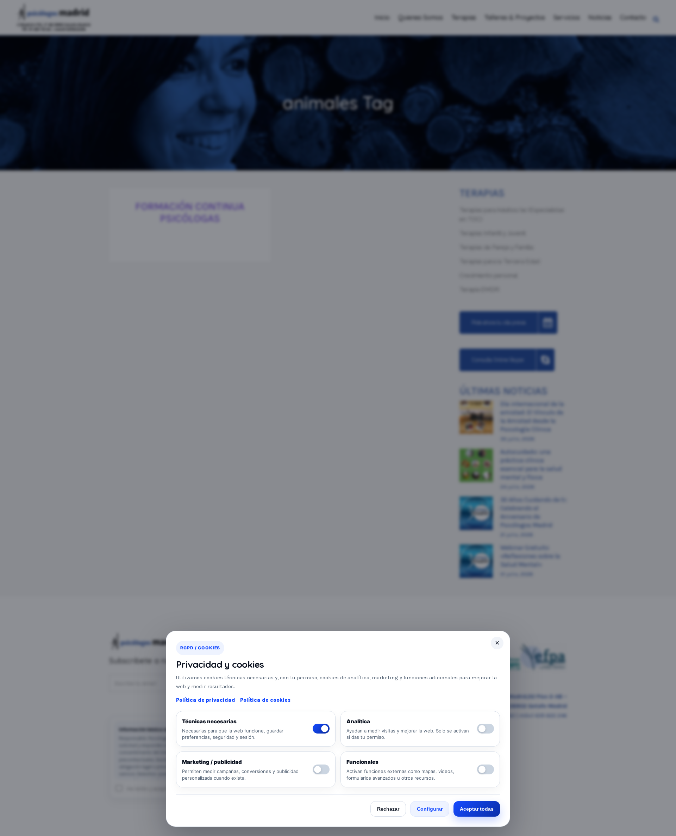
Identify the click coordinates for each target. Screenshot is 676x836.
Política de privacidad (205, 700)
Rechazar (388, 809)
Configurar (430, 809)
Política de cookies (265, 700)
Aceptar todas (477, 809)
